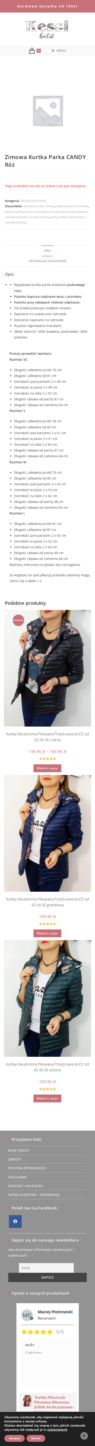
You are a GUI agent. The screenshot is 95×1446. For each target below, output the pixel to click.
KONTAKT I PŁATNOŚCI (25, 1186)
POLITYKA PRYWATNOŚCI (27, 1168)
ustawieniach (57, 1430)
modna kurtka (39, 217)
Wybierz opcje (47, 768)
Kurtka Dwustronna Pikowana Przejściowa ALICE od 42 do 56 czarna (47, 737)
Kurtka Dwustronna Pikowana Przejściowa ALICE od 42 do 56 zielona (47, 1067)
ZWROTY (14, 1159)
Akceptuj (14, 1438)
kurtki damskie (56, 212)
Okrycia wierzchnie (33, 201)
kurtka (18, 212)
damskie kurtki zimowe (72, 206)
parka (54, 217)
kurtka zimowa (35, 212)
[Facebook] (15, 1221)
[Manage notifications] (84, 1436)
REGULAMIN (17, 1177)
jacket (9, 212)
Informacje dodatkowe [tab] (47, 261)
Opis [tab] (47, 251)
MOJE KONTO (18, 1150)
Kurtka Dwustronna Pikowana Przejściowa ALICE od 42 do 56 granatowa (47, 902)
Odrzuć (36, 1438)
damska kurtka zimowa (39, 206)
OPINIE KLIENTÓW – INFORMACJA (33, 1194)
